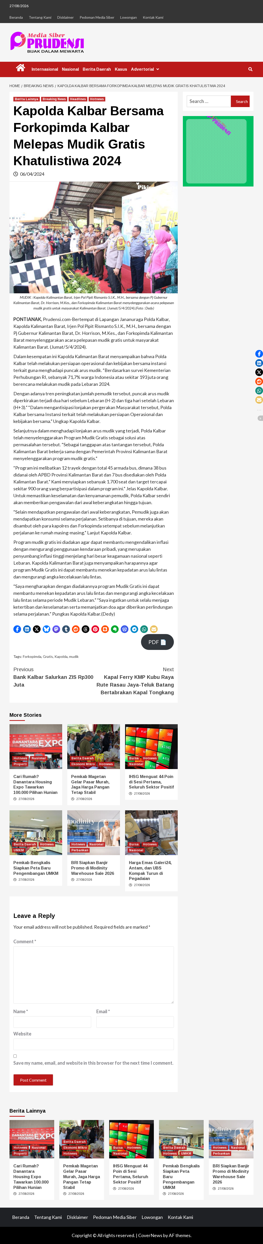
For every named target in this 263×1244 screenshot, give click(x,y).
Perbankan (79, 850)
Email (103, 1011)
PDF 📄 (157, 642)
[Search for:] (209, 101)
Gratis (48, 656)
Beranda (16, 17)
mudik (74, 656)
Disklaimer (65, 17)
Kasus (121, 69)
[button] (17, 629)
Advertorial (142, 69)
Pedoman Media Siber (97, 17)
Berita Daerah (97, 69)
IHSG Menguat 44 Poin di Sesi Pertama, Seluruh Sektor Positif (151, 782)
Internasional (45, 69)
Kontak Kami (153, 17)
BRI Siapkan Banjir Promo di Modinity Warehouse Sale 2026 (92, 868)
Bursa (134, 758)
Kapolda (61, 656)
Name (20, 1011)
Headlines (78, 99)
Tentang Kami (40, 17)
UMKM (19, 850)
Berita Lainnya (26, 99)
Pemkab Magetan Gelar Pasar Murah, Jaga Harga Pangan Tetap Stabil (81, 1176)
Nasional (70, 69)
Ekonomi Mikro (83, 764)
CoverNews (150, 1235)
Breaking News (54, 99)
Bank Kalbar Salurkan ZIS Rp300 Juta (53, 677)
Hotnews (97, 99)
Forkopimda (32, 656)
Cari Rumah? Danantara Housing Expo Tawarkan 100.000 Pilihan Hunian (31, 1176)
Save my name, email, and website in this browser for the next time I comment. (93, 1063)
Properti (20, 764)
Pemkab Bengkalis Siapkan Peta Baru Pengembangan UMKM (35, 868)
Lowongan (128, 17)
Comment (24, 941)
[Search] (250, 69)
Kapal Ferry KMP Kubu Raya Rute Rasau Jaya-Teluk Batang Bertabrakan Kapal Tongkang (135, 681)
